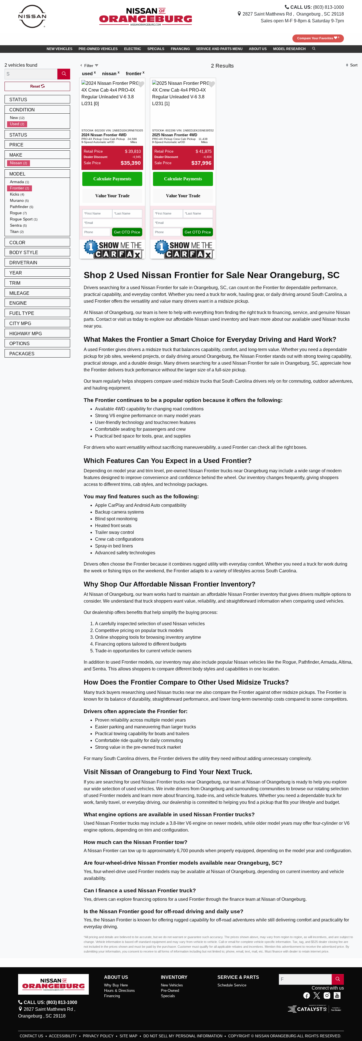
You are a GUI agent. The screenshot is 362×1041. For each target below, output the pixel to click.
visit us (125, 319)
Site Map (129, 1036)
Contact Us (32, 1036)
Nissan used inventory (217, 319)
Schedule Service (231, 985)
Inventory (174, 977)
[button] (60, 49)
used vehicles (140, 788)
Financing (112, 996)
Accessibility (63, 1036)
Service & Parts (238, 977)
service (300, 312)
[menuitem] (38, 118)
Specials (168, 996)
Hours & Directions (119, 990)
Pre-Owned (170, 990)
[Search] (63, 74)
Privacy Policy (99, 1036)
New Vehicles (172, 985)
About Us (116, 977)
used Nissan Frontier (151, 782)
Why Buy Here (116, 985)
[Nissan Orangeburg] (145, 16)
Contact (103, 319)
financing (281, 312)
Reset (35, 86)
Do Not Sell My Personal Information (183, 1036)
